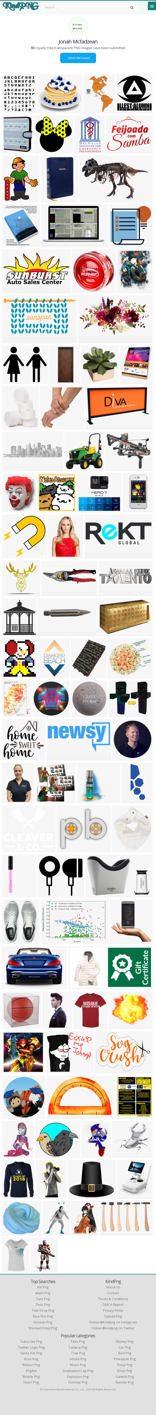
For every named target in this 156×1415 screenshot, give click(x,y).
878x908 (9, 427)
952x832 (93, 895)
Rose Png (31, 1359)
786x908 (9, 1155)
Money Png (124, 1341)
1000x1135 (129, 381)
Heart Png (31, 1382)
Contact (113, 1293)
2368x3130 (11, 714)
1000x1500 (45, 1196)
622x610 (9, 556)
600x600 (9, 594)
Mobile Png (31, 1376)
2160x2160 (44, 1155)
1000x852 (117, 1026)
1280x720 (10, 1071)
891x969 (80, 1026)
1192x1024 (46, 111)
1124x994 (10, 1233)
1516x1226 (117, 676)
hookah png (42, 1322)
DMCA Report (113, 1304)
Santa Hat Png (31, 1353)
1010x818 (117, 245)
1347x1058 (115, 151)
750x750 (112, 468)
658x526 (116, 714)
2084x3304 (83, 151)
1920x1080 (56, 758)
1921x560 (10, 468)
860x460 (86, 200)
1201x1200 (132, 510)
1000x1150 (11, 111)
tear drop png (42, 1310)
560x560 (49, 1233)
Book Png (124, 1371)
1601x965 (49, 245)
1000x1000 (81, 291)
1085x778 (103, 1071)
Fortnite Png (78, 1382)
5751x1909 (93, 556)
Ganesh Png (125, 1376)
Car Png (125, 1347)
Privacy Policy (113, 1310)
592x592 (9, 676)
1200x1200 (11, 758)
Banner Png (125, 1382)
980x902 (45, 895)
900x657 (57, 381)
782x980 (124, 291)
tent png (43, 1299)
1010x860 (65, 850)
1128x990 (10, 850)
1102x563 (10, 341)
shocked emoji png (42, 1328)
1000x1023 (126, 1196)
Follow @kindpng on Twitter (113, 1328)
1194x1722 (11, 801)
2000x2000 (11, 942)
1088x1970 (90, 1155)
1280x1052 (11, 381)
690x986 (9, 151)
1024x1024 (11, 510)
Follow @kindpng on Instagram (113, 1322)
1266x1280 (80, 714)
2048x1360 (11, 987)
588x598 (88, 381)
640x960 (78, 1233)
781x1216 (39, 1270)
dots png (43, 1304)
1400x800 (54, 1071)
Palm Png (78, 1341)
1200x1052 (121, 1155)
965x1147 (124, 1116)
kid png (43, 1287)
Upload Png (113, 1316)
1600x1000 (11, 291)
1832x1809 (49, 427)
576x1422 (130, 801)
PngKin (31, 1371)
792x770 (40, 714)
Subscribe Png (31, 1341)
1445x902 (72, 468)
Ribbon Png (31, 1365)
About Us (113, 1287)
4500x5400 (125, 111)
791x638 (75, 1196)
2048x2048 (11, 895)
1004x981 (42, 151)
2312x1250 (47, 634)
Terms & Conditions (113, 1299)
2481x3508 (47, 676)
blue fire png (43, 1316)
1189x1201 (46, 510)
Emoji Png (124, 1365)
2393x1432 (94, 427)
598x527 (84, 510)
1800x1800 (50, 200)
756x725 (78, 676)
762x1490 (50, 1026)
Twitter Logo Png (31, 1347)
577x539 (84, 801)
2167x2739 (11, 200)
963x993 (117, 942)
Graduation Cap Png (78, 1371)
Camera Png (78, 1347)
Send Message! (78, 58)
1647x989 (55, 1116)
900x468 (105, 634)
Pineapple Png (125, 1359)
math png (42, 1293)
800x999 (55, 556)
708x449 (48, 942)
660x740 (9, 245)
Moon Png (78, 1365)
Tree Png (78, 1353)
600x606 (43, 801)
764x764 (75, 987)
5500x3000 (107, 594)
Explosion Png (78, 1376)
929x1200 (92, 111)
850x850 (119, 850)
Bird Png (124, 1353)
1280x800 (86, 341)
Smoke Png (78, 1359)
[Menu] (152, 6)
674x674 (120, 758)
